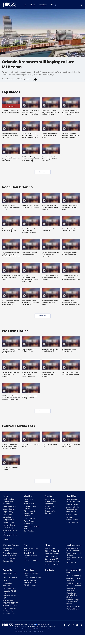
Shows (48, 545)
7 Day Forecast (29, 511)
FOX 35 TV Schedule (52, 551)
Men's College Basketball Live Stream (71, 595)
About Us (7, 570)
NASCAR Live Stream (73, 586)
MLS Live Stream (72, 609)
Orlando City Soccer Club (31, 557)
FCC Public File (8, 611)
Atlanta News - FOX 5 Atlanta (74, 559)
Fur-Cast (69, 517)
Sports (27, 545)
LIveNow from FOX (52, 562)
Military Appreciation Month (10, 536)
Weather (28, 496)
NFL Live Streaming (73, 576)
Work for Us (7, 586)
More (53, 5)
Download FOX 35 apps (9, 597)
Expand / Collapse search (81, 5)
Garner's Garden (72, 514)
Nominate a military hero (10, 531)
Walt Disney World (9, 556)
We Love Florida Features (8, 549)
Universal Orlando (9, 561)
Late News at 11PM (52, 559)
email (81, 625)
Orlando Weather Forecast (30, 507)
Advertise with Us (9, 600)
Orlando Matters (51, 556)
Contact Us (7, 580)
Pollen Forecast (29, 521)
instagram (73, 625)
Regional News (73, 545)
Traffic (48, 496)
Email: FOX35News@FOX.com (32, 577)
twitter (69, 625)
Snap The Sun (29, 531)
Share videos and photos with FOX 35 (31, 581)
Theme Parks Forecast (28, 515)
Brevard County (8, 509)
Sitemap (6, 539)
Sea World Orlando (9, 558)
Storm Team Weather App (32, 527)
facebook (64, 625)
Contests (49, 570)
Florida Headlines (9, 499)
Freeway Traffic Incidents (50, 507)
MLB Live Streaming (73, 583)
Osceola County (8, 522)
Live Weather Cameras (28, 500)
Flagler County (8, 512)
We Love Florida (72, 499)
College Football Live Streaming (73, 579)
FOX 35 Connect (30, 585)
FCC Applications (9, 613)
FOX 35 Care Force (73, 502)
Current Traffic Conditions (50, 503)
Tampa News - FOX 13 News (73, 554)
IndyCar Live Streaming (70, 589)
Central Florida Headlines (8, 503)
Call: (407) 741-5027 (31, 573)
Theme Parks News (10, 553)
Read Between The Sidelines (31, 549)
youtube (77, 625)
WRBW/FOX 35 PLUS (10, 606)
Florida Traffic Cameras (50, 512)
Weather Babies (72, 504)
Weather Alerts (29, 504)
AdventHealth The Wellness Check (72, 508)
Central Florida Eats (52, 564)
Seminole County (9, 525)
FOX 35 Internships (9, 588)
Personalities (7, 583)
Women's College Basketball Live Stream (72, 602)
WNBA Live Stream (73, 606)
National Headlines (9, 506)
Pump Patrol (49, 499)
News (5, 496)
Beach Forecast (29, 518)
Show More (42, 172)
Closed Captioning (9, 608)
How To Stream (51, 548)
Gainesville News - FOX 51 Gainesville (73, 549)
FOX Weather (28, 524)
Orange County (8, 520)
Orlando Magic (29, 553)
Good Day (71, 496)
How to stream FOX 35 (10, 574)
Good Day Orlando (52, 554)
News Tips (29, 570)
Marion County (8, 517)
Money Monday (72, 522)
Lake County (7, 514)
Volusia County (8, 528)
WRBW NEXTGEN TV (10, 603)
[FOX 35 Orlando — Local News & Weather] (10, 4)
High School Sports (31, 560)
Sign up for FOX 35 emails (9, 592)
